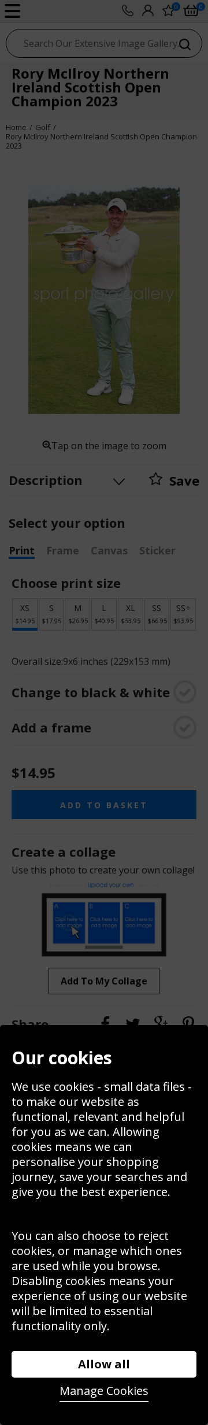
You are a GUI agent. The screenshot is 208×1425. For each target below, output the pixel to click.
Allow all (104, 1364)
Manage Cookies (104, 1390)
